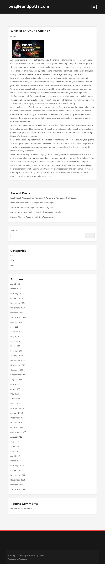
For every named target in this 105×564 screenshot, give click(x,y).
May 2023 (14, 394)
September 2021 (18, 489)
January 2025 (16, 298)
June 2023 (15, 389)
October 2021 (16, 485)
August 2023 (16, 379)
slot (12, 260)
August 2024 (16, 322)
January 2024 (16, 355)
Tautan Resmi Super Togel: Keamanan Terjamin (32, 207)
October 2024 (16, 313)
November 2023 (17, 365)
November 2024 (17, 308)
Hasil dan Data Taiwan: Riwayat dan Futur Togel (32, 203)
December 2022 (17, 418)
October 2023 (16, 370)
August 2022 (16, 437)
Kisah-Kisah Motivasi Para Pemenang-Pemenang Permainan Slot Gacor (43, 198)
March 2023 (15, 403)
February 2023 (17, 408)
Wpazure (12, 559)
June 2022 (15, 446)
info (14, 37)
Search (13, 230)
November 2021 (17, 480)
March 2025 (15, 289)
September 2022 (18, 432)
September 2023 (18, 375)
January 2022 (16, 470)
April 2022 (15, 456)
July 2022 (14, 441)
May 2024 (14, 336)
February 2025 (17, 293)
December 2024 (17, 303)
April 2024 (15, 341)
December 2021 (17, 475)
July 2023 (14, 384)
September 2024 (18, 317)
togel (12, 265)
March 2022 (15, 461)
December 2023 (17, 360)
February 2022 (17, 465)
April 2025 (15, 284)
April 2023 (15, 399)
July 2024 (14, 327)
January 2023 (16, 413)
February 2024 (17, 351)
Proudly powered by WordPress (22, 555)
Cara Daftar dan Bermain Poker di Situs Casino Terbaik (35, 212)
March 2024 (15, 346)
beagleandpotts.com (28, 6)
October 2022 (16, 427)
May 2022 (14, 451)
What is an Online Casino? (30, 31)
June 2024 (15, 332)
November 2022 (17, 422)
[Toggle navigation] (94, 7)
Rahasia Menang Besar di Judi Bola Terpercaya (31, 217)
